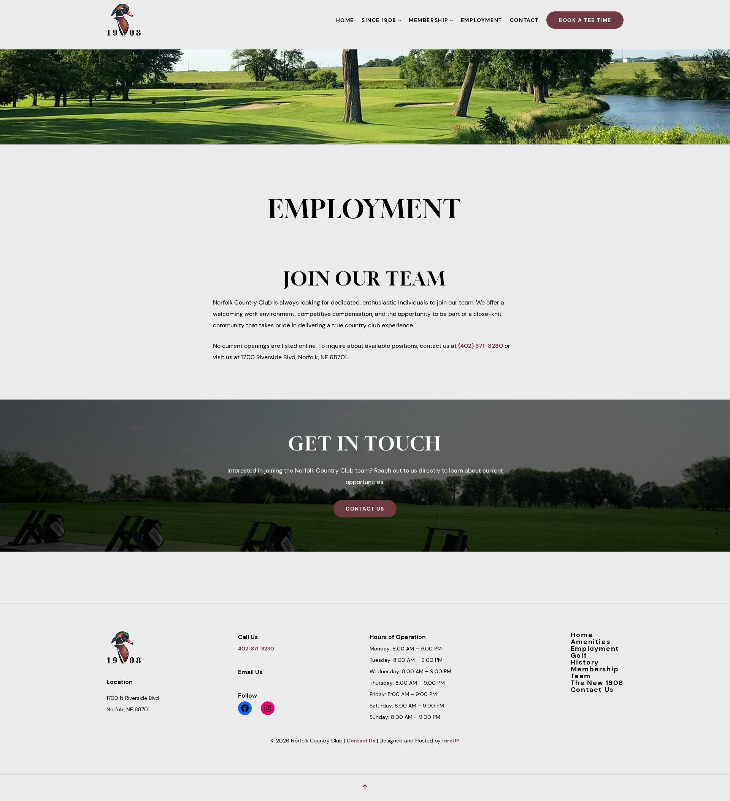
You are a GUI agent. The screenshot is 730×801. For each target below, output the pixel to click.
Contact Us (365, 508)
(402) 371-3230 (480, 346)
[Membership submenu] (451, 20)
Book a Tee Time (585, 20)
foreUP (451, 740)
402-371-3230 (256, 648)
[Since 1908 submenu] (399, 20)
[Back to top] (365, 787)
